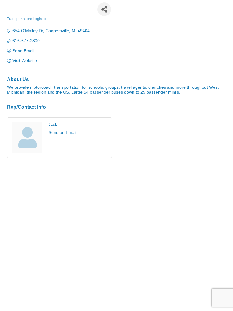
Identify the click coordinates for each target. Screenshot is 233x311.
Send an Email (62, 132)
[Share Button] (104, 9)
